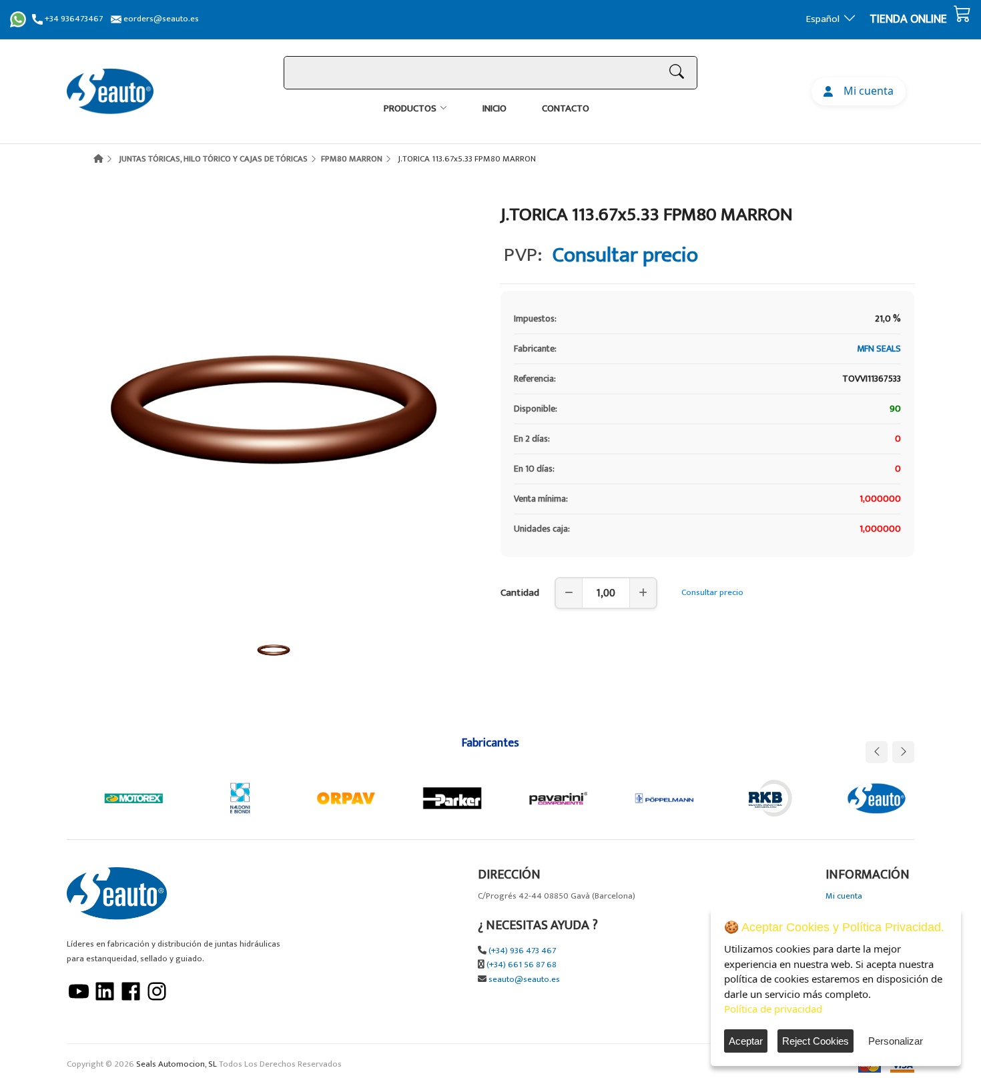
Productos (410, 108)
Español (823, 19)
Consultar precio (712, 592)
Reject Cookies (815, 1041)
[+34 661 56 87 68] (18, 19)
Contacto (565, 108)
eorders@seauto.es (160, 19)
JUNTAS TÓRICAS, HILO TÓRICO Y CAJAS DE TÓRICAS (213, 158)
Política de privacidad (773, 1008)
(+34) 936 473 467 (522, 951)
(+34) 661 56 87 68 (521, 965)
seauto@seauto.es (524, 980)
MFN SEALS (879, 348)
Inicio (494, 108)
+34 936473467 (73, 19)
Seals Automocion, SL (176, 1064)
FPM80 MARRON (351, 158)
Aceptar (746, 1041)
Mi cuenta (866, 90)
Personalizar (895, 1041)
